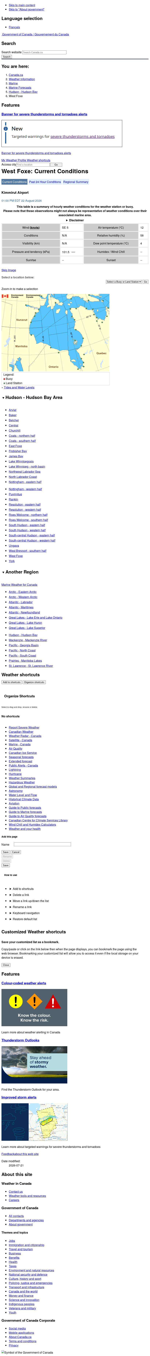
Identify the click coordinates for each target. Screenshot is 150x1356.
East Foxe (15, 446)
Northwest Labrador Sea (24, 471)
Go (56, 164)
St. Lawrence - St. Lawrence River (31, 666)
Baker (12, 415)
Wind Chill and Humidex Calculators (32, 824)
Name (5, 844)
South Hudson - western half (27, 530)
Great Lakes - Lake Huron (25, 622)
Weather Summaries (22, 778)
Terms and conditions (22, 1341)
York (12, 561)
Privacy (13, 1345)
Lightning (15, 769)
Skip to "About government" (26, 9)
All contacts (16, 1216)
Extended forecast (20, 761)
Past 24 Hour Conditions (45, 182)
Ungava (14, 545)
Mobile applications (21, 1332)
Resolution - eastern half (24, 504)
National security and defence (28, 1274)
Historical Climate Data (24, 799)
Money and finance (21, 1295)
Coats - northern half (22, 435)
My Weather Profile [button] (14, 160)
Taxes (12, 1266)
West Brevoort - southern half (27, 551)
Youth (12, 1312)
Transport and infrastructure (26, 1287)
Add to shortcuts (11, 682)
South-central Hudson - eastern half (32, 535)
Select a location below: (17, 277)
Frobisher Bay (18, 451)
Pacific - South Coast (22, 655)
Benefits (14, 1257)
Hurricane (15, 774)
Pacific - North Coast (22, 650)
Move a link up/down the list (31, 901)
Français (14, 27)
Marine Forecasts (20, 87)
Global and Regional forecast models (33, 786)
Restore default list (25, 919)
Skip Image (8, 270)
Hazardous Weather (22, 782)
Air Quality (15, 748)
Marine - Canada (20, 744)
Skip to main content (22, 5)
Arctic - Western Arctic (23, 597)
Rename (7, 856)
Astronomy (16, 791)
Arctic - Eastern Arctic (23, 592)
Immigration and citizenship (26, 1245)
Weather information (22, 79)
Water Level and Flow (23, 795)
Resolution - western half (25, 509)
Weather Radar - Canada (25, 736)
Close (6, 965)
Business (15, 1253)
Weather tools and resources (27, 1196)
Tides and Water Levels (19, 387)
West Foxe (16, 556)
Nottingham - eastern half (25, 482)
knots (35, 227)
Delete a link (21, 895)
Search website (11, 52)
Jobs (12, 1241)
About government (21, 1224)
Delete (6, 861)
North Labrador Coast (23, 477)
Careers (14, 1200)
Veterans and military (22, 1308)
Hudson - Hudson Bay (23, 92)
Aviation (14, 803)
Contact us (16, 1191)
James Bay (16, 456)
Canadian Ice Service (23, 753)
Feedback (20, 1154)
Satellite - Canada (20, 740)
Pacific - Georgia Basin (24, 645)
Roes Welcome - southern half (28, 520)
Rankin (13, 499)
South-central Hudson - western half (32, 540)
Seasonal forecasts (21, 757)
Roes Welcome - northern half (28, 515)
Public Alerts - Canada (23, 765)
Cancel (15, 852)
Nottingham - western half (25, 489)
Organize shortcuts (34, 682)
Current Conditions (14, 182)
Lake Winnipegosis (21, 461)
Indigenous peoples (21, 1304)
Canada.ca (16, 75)
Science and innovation (24, 1300)
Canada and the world (23, 1291)
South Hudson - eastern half (27, 525)
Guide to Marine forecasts (25, 812)
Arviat (12, 410)
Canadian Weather (21, 731)
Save (5, 852)
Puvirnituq (15, 494)
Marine (13, 83)
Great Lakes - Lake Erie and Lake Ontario (35, 617)
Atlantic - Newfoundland (24, 612)
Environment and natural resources (31, 1270)
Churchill (14, 430)
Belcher (14, 420)
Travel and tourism (21, 1249)
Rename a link (22, 907)
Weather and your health (25, 829)
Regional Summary (75, 182)
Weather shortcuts (38, 160)
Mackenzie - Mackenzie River (28, 640)
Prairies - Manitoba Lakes (25, 660)
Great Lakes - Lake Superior (27, 628)
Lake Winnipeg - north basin (27, 466)
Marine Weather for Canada (19, 584)
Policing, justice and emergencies (30, 1283)
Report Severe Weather (24, 727)
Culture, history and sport (25, 1279)
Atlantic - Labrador (21, 602)
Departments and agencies (26, 1220)
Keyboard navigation (26, 913)
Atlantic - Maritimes (21, 607)
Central (13, 425)
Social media (17, 1328)
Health (13, 1262)
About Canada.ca (20, 1337)
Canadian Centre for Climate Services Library (38, 820)
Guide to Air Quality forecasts (27, 816)
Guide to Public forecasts (25, 807)
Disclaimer (76, 220)
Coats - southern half (22, 441)
